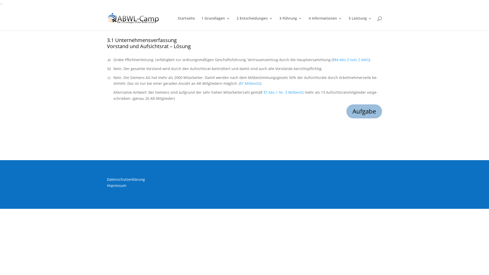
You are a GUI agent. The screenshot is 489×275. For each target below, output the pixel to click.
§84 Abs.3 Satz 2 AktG (351, 59)
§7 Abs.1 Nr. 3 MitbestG (284, 92)
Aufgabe (364, 111)
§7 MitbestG (250, 83)
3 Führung (288, 19)
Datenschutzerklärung (126, 179)
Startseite (186, 19)
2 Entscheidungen (252, 19)
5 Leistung (358, 19)
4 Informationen (323, 19)
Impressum (116, 185)
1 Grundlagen (213, 19)
